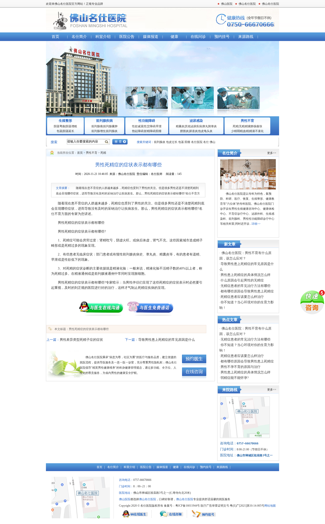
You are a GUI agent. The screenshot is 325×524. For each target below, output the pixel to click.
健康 (174, 37)
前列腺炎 (112, 131)
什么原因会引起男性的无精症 (242, 280)
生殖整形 (65, 120)
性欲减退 (137, 126)
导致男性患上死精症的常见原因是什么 (166, 339)
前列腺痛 (97, 126)
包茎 (59, 131)
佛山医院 (124, 499)
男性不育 (247, 120)
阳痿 (159, 131)
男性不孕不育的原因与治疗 (241, 367)
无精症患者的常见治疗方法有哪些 (246, 286)
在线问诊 (198, 37)
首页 (55, 37)
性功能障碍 (146, 120)
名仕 (206, 142)
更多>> (271, 153)
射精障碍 (149, 131)
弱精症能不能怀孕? (235, 378)
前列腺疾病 (104, 120)
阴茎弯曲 (59, 126)
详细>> (256, 223)
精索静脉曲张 (253, 126)
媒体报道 (150, 37)
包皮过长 (172, 142)
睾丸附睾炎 (209, 126)
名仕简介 (79, 37)
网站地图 (270, 505)
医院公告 (126, 37)
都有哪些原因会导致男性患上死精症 (247, 291)
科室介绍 (103, 37)
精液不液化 (256, 131)
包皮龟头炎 (205, 131)
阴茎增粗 (71, 126)
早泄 (159, 126)
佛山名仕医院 (162, 20)
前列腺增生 (98, 131)
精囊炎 (180, 126)
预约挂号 (222, 37)
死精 (235, 126)
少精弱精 (237, 131)
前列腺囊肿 (110, 126)
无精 (242, 126)
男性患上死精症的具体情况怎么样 (246, 275)
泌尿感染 (196, 120)
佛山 (212, 142)
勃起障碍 (137, 131)
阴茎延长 (68, 131)
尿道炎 (193, 131)
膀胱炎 (184, 131)
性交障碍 (149, 126)
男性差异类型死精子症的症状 (81, 339)
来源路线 (245, 37)
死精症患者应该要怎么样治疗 (242, 297)
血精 (246, 131)
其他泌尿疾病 (193, 126)
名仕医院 (196, 142)
